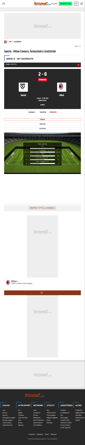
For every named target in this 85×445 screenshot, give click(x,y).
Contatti (63, 410)
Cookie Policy (65, 420)
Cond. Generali (65, 428)
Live (55, 3)
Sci (19, 410)
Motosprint (37, 418)
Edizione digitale (52, 418)
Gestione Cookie (65, 423)
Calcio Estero (7, 423)
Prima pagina (51, 415)
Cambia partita (10, 64)
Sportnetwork (38, 423)
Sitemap (49, 423)
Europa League (7, 420)
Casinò (77, 420)
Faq (61, 415)
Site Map (78, 415)
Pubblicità (78, 410)
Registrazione (80, 413)
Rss (48, 410)
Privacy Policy (65, 425)
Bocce (20, 423)
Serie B (4, 415)
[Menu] (3, 3)
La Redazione (64, 413)
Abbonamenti (51, 413)
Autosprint (36, 413)
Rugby (20, 413)
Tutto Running (22, 418)
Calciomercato (7, 425)
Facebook (31, 434)
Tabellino (42, 124)
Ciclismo (21, 415)
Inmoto (35, 415)
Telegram (54, 434)
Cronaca (42, 119)
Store (48, 420)
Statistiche (42, 128)
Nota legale (64, 418)
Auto (34, 410)
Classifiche (43, 112)
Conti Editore (37, 425)
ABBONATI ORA (65, 3)
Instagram (39, 434)
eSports (20, 425)
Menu (77, 46)
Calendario (17, 42)
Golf (19, 420)
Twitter (47, 434)
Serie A (4, 413)
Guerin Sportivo (38, 420)
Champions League (8, 418)
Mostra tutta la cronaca (42, 208)
